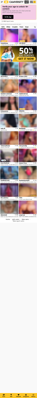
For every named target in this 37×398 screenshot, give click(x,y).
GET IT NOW (26, 58)
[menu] (2, 2)
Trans (21, 27)
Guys (27, 27)
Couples (15, 27)
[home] (14, 2)
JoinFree (26, 1)
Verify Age (7, 17)
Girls (3, 27)
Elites (8, 27)
